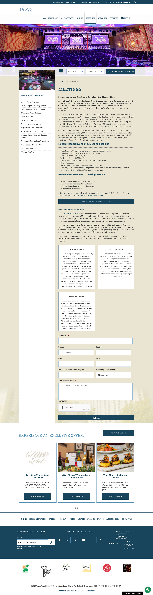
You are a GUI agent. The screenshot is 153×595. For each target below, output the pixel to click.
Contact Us (127, 519)
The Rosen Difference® (31, 145)
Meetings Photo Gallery (31, 113)
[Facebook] (60, 540)
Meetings (90, 18)
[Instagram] (67, 540)
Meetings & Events (73, 81)
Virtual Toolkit (27, 152)
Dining (80, 18)
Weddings (102, 18)
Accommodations (50, 18)
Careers (53, 519)
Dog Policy (90, 591)
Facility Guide (27, 117)
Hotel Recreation (37, 519)
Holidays (63, 519)
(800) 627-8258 (99, 586)
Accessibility (67, 18)
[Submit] (51, 542)
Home (62, 81)
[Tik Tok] (99, 540)
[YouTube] (83, 540)
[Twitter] (75, 540)
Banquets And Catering (31, 124)
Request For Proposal (30, 102)
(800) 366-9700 (117, 586)
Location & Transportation (91, 519)
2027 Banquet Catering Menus (33, 109)
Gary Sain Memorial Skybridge (34, 131)
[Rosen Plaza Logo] (30, 9)
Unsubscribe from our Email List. (29, 547)
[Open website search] (135, 2)
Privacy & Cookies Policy (132, 593)
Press (72, 519)
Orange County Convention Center (93, 195)
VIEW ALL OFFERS (118, 432)
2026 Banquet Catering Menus (33, 105)
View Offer (37, 496)
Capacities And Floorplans (32, 128)
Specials (114, 18)
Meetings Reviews (29, 148)
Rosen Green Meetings (68, 214)
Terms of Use (64, 591)
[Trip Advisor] (92, 540)
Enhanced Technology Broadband (35, 141)
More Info (128, 18)
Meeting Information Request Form (96, 201)
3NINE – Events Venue (30, 120)
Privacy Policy (77, 591)
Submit (96, 418)
